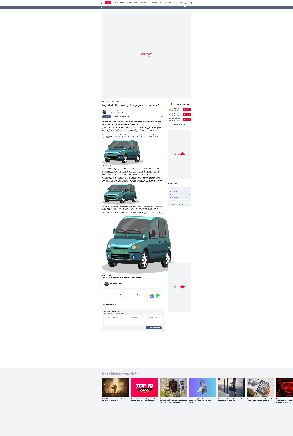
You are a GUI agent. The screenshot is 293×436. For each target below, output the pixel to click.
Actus (115, 3)
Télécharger (156, 3)
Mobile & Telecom (140, 7)
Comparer (167, 3)
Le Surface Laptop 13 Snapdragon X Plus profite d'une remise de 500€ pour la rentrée (201, 400)
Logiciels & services (116, 7)
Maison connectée (168, 7)
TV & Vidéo (151, 7)
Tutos (136, 3)
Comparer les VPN (179, 124)
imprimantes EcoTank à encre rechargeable (120, 123)
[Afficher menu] (102, 3)
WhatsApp (138, 294)
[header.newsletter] (181, 3)
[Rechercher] (176, 3)
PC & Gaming (128, 7)
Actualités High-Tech (113, 101)
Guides (129, 3)
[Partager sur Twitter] (289, 428)
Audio (158, 7)
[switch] (186, 3)
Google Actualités (125, 294)
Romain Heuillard (115, 111)
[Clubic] (108, 3)
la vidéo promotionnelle (116, 206)
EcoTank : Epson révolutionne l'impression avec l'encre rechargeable (122, 277)
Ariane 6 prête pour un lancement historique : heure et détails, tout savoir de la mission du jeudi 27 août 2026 (173, 400)
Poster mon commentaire (153, 327)
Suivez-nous (106, 116)
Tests (122, 3)
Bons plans (145, 3)
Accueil (104, 101)
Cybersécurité (104, 7)
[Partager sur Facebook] (289, 423)
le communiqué (158, 206)
